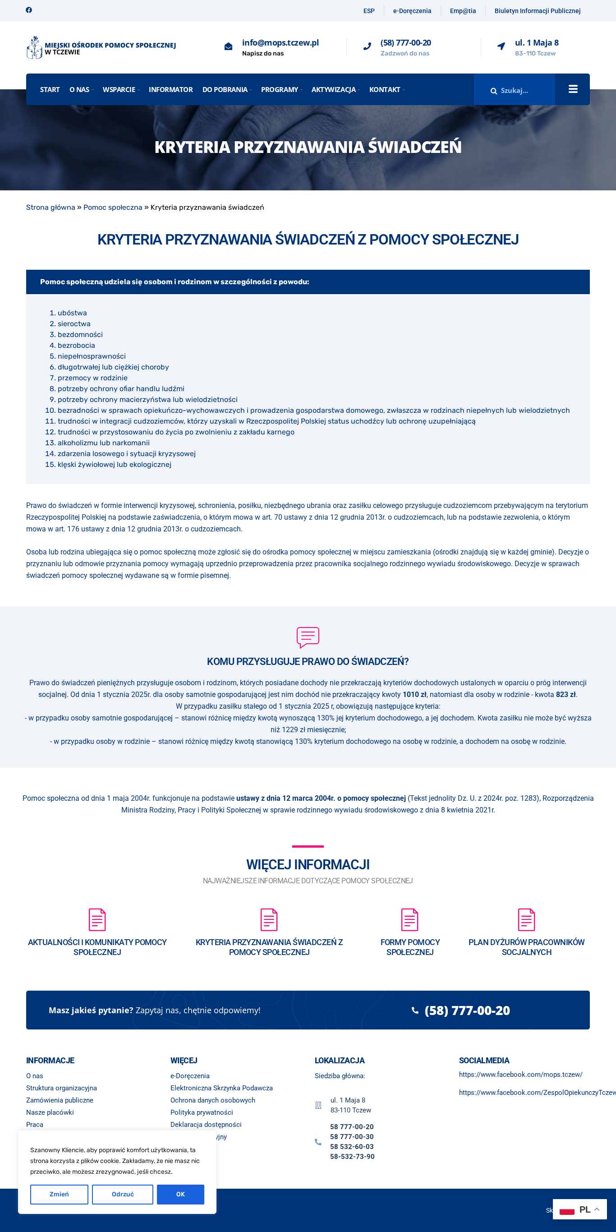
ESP (369, 10)
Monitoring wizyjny (198, 1137)
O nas (79, 89)
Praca (34, 1125)
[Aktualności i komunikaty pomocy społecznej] (97, 919)
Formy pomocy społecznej (410, 947)
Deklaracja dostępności (206, 1125)
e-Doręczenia (412, 10)
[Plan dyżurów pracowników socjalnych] (526, 919)
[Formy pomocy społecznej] (410, 919)
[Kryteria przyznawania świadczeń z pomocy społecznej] (269, 919)
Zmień (59, 1194)
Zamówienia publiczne (59, 1100)
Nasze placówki (50, 1112)
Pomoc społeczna (113, 207)
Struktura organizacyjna (61, 1088)
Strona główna (50, 207)
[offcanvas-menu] (573, 90)
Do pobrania (225, 89)
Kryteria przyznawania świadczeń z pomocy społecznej (269, 947)
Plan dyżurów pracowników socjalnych (526, 947)
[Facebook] (28, 10)
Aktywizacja (333, 89)
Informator (171, 89)
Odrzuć (123, 1194)
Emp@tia (463, 10)
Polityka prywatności (201, 1112)
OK (180, 1194)
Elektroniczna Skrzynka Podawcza (221, 1088)
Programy (279, 89)
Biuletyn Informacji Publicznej (538, 10)
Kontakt (384, 89)
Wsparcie (119, 89)
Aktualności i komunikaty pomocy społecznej (97, 947)
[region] (117, 1172)
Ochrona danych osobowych (212, 1100)
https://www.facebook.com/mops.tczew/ (521, 1075)
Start (50, 89)
